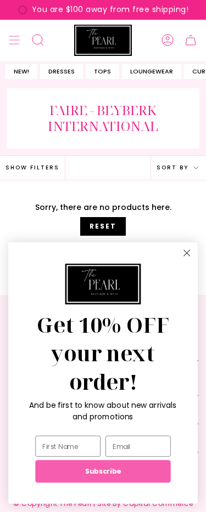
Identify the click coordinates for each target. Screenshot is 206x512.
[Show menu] (14, 40)
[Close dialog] (187, 253)
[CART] (190, 40)
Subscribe (102, 471)
